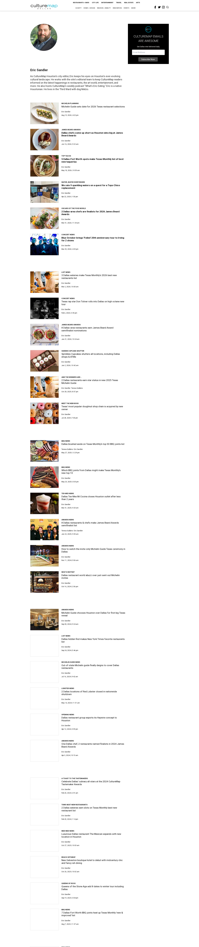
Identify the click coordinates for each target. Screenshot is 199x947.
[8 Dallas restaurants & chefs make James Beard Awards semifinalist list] (44, 529)
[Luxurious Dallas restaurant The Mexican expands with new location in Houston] (44, 841)
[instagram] (163, 7)
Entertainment (107, 3)
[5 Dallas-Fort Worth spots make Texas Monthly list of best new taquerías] (44, 166)
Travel (118, 3)
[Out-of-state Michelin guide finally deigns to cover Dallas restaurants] (44, 672)
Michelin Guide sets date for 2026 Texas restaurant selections (93, 106)
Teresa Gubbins (77, 388)
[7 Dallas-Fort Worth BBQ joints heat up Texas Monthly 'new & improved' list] (44, 919)
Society (78, 8)
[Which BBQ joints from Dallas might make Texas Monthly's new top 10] (44, 477)
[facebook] (155, 7)
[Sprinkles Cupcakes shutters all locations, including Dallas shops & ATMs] (44, 361)
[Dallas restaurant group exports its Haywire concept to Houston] (44, 724)
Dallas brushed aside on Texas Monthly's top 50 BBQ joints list (92, 444)
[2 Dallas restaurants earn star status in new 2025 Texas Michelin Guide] (44, 387)
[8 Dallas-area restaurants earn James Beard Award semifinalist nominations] (44, 334)
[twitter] (159, 7)
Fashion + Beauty (104, 8)
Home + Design (89, 8)
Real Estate (128, 3)
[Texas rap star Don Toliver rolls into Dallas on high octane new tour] (44, 308)
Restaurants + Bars (81, 3)
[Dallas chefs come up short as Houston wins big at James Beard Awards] (44, 139)
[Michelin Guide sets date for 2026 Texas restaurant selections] (44, 113)
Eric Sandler (65, 112)
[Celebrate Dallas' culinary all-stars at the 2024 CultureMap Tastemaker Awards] (44, 788)
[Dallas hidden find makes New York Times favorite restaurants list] (44, 646)
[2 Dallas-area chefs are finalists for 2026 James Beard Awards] (44, 218)
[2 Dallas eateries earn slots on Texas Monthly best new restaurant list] (44, 814)
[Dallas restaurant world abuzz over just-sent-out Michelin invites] (44, 582)
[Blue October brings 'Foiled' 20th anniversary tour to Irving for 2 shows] (44, 244)
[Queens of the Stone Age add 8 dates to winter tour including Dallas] (44, 893)
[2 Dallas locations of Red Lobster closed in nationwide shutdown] (44, 698)
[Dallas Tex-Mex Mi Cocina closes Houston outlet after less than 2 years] (44, 503)
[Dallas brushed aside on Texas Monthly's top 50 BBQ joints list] (44, 451)
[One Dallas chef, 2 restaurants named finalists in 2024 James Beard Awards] (44, 751)
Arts (138, 3)
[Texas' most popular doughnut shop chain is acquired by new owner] (44, 413)
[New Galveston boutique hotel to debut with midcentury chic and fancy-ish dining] (44, 867)
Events (126, 8)
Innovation (117, 8)
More (133, 8)
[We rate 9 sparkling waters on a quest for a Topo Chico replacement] (44, 192)
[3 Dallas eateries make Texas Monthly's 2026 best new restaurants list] (44, 282)
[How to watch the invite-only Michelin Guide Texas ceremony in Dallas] (44, 556)
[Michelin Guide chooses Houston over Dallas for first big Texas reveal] (44, 619)
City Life (95, 3)
